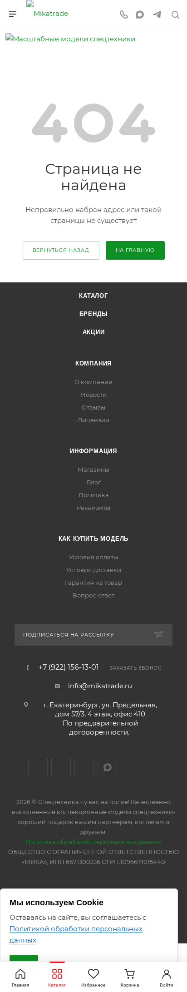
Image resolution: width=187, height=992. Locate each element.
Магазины (93, 469)
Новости (94, 394)
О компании (93, 381)
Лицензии (93, 420)
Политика (94, 494)
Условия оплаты (93, 557)
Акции (94, 332)
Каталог (93, 295)
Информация (93, 451)
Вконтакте (38, 767)
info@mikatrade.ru (100, 685)
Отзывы (93, 407)
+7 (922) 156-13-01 (69, 667)
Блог (94, 482)
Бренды (93, 314)
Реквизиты (93, 507)
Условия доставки (93, 569)
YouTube (84, 767)
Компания (93, 363)
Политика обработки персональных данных (93, 841)
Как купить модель (94, 538)
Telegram (61, 767)
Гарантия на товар (93, 582)
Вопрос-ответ (93, 595)
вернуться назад (61, 250)
